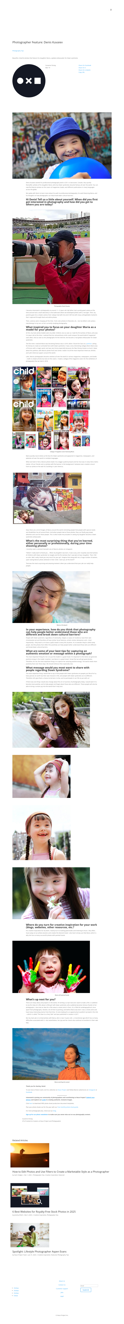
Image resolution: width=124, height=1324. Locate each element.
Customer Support (62, 1289)
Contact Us (62, 1285)
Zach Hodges (18, 1175)
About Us (62, 1281)
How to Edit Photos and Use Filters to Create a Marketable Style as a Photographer (60, 1171)
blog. (54, 1111)
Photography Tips (18, 51)
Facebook (29, 1092)
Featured (61, 1175)
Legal (62, 1296)
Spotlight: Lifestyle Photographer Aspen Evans (39, 1251)
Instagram (92, 1090)
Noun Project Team (20, 1255)
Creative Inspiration (51, 1175)
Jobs (62, 1292)
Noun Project (62, 1090)
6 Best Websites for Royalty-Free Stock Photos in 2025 (44, 1211)
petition (89, 344)
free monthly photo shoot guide (68, 1107)
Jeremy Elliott (18, 1215)
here (30, 1103)
